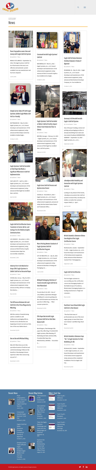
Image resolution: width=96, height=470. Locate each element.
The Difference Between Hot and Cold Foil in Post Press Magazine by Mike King (20, 305)
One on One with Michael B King (19, 338)
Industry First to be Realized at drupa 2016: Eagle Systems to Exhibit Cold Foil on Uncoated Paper (20, 268)
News (19, 57)
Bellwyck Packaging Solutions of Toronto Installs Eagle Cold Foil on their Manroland (47, 283)
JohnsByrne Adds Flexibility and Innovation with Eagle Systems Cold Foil (73, 183)
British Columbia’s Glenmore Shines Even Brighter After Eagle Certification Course (74, 238)
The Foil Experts (69, 124)
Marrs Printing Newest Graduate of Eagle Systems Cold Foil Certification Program (47, 246)
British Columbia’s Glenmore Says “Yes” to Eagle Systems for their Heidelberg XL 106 (74, 339)
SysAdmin (14, 57)
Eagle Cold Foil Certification (72, 272)
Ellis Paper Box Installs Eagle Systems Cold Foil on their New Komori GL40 (46, 319)
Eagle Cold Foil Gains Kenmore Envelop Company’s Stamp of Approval (73, 61)
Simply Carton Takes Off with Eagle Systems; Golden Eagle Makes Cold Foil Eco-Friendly (20, 113)
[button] (85, 7)
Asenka (34, 467)
